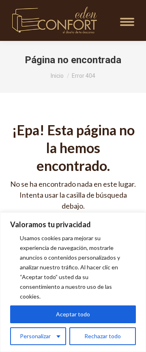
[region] (73, 282)
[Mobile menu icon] (127, 22)
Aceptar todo (73, 314)
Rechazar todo (102, 336)
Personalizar (35, 336)
